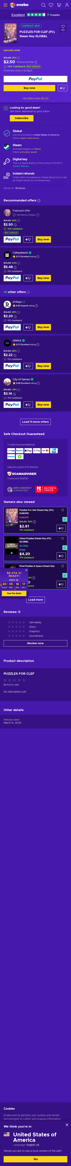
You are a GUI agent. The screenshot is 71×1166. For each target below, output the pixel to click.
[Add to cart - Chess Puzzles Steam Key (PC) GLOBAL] (61, 555)
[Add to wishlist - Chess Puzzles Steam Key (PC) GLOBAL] (63, 539)
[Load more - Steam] (7, 147)
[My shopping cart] (59, 5)
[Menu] (5, 5)
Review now (35, 643)
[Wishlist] (51, 5)
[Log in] (67, 5)
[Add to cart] (62, 88)
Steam (37, 149)
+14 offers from (35, 98)
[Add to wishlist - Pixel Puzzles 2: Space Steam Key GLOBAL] (63, 567)
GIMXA (17, 340)
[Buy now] (35, 79)
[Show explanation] (37, 256)
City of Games (21, 379)
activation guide (28, 152)
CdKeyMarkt (20, 253)
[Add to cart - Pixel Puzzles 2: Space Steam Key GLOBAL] (61, 584)
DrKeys (17, 302)
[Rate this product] (15, 680)
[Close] (67, 1125)
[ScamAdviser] (21, 474)
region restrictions (29, 138)
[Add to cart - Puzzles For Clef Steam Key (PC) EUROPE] (61, 528)
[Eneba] (19, 5)
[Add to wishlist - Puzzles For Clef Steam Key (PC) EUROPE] (63, 511)
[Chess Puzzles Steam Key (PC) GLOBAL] (35, 548)
